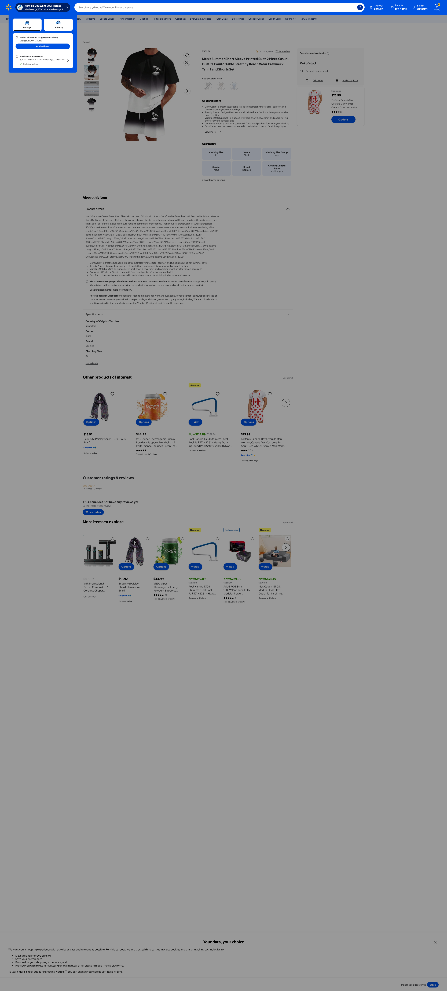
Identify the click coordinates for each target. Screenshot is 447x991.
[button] (399, 7)
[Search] (360, 7)
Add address (42, 46)
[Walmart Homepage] (8, 7)
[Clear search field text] (352, 7)
